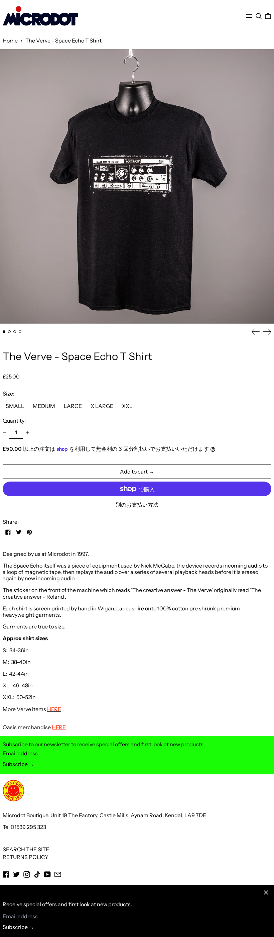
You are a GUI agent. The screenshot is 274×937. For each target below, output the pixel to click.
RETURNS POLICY (25, 857)
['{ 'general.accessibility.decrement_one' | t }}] (4, 432)
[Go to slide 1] (4, 331)
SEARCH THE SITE (26, 849)
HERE (59, 727)
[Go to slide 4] (20, 331)
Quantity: (14, 421)
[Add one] (27, 432)
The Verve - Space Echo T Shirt (63, 40)
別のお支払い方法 (137, 505)
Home (10, 40)
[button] (258, 16)
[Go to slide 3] (14, 331)
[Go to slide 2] (9, 331)
